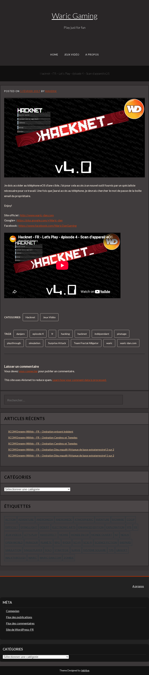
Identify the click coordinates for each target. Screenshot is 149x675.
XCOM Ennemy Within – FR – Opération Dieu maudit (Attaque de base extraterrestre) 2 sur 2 (61, 449)
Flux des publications (19, 617)
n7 (116, 534)
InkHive (85, 670)
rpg (57, 542)
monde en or (80, 534)
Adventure (26, 519)
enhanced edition (91, 527)
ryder (67, 542)
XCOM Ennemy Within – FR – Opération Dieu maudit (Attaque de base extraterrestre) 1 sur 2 (61, 455)
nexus (125, 534)
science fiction (106, 542)
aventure (102, 519)
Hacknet (30, 317)
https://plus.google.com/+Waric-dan (40, 220)
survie (75, 550)
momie (63, 534)
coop (131, 519)
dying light (29, 527)
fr (52, 333)
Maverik (51, 91)
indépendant (102, 333)
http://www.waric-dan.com (37, 215)
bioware (118, 519)
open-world (14, 542)
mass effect (48, 534)
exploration (115, 527)
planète (46, 542)
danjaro (20, 333)
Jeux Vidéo (72, 54)
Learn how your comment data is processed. (79, 380)
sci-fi (77, 542)
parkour (31, 542)
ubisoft (121, 550)
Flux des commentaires (20, 623)
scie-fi (87, 542)
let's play (30, 534)
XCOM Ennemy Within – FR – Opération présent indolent (40, 431)
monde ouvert (101, 534)
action (10, 519)
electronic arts (64, 527)
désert (44, 527)
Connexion (12, 611)
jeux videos (13, 534)
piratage (121, 333)
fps (129, 527)
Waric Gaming (74, 15)
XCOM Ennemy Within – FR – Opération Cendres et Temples (42, 437)
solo (48, 550)
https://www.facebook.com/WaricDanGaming (48, 225)
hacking (65, 333)
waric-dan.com (128, 343)
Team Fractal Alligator (86, 343)
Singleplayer (33, 550)
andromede (64, 519)
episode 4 (38, 333)
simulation (34, 343)
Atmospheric (84, 519)
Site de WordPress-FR (20, 629)
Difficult (11, 527)
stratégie (62, 550)
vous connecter (28, 371)
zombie (69, 557)
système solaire (94, 550)
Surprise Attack (57, 343)
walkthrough (15, 557)
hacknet (82, 333)
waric (109, 343)
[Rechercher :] (63, 400)
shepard (125, 542)
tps (111, 550)
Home (54, 54)
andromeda (45, 519)
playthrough (14, 343)
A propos (92, 54)
